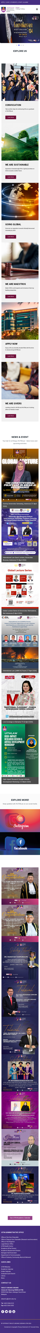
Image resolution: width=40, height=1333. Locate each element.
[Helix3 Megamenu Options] (37, 9)
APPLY (3, 2)
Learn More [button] (11, 117)
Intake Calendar (6, 1271)
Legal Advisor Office (7, 1244)
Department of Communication (10, 1255)
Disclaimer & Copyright (10, 1327)
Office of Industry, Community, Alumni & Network (16, 1257)
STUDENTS (13, 2)
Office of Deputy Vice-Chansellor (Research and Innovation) (19, 1239)
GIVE (7, 2)
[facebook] (2, 1311)
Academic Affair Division (8, 1248)
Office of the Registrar (8, 1241)
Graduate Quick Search (8, 1273)
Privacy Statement (23, 1327)
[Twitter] (6, 1311)
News (3, 1278)
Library (3, 1276)
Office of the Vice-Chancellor (10, 1237)
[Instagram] (10, 1311)
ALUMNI (25, 2)
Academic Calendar (7, 1269)
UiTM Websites (5, 1267)
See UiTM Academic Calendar (20, 1218)
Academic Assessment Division (10, 1250)
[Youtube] (13, 1311)
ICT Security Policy (34, 1327)
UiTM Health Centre (7, 1246)
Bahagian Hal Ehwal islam (9, 1253)
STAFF (20, 2)
